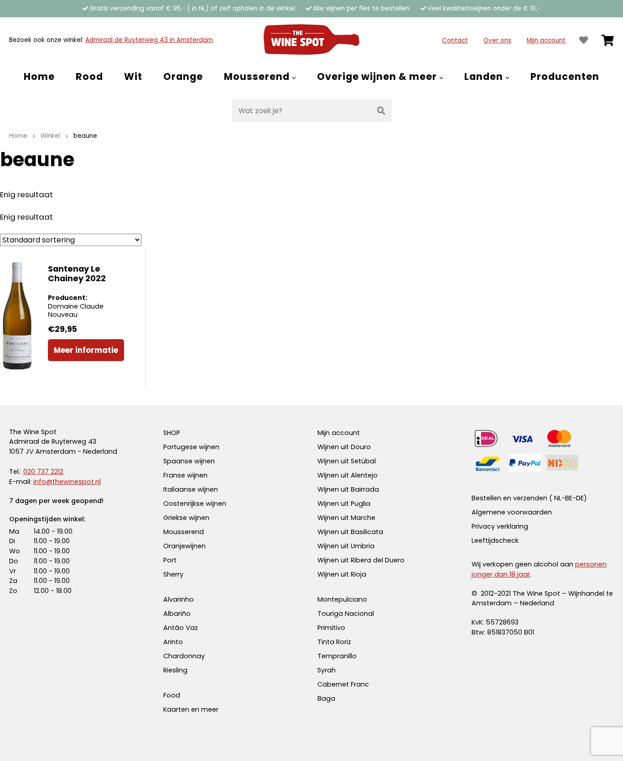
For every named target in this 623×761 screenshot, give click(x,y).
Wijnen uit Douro (344, 446)
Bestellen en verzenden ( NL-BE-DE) (529, 498)
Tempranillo (337, 656)
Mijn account (546, 40)
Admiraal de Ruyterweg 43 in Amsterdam (149, 40)
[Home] (311, 40)
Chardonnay (184, 656)
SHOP (171, 432)
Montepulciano (342, 599)
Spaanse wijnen (189, 461)
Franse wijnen (185, 475)
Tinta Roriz (334, 641)
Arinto (173, 641)
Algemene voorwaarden (512, 512)
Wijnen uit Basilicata (350, 531)
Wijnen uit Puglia (343, 503)
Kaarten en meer (190, 709)
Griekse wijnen (186, 517)
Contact (455, 40)
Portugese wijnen (191, 446)
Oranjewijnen (184, 546)
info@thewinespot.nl (67, 481)
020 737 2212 (43, 471)
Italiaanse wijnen (190, 489)
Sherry (173, 574)
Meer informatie (86, 350)
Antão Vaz (180, 627)
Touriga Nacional (345, 613)
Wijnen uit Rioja (341, 574)
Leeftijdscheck (495, 540)
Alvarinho (178, 599)
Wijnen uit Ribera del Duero (361, 560)
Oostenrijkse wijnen (194, 503)
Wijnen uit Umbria (345, 546)
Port (170, 560)
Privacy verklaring (500, 526)
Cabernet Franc (343, 684)
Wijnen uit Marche (346, 517)
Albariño (177, 613)
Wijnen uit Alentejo (347, 475)
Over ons (497, 40)
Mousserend (183, 531)
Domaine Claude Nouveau (76, 311)
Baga (326, 698)
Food (171, 695)
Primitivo (331, 627)
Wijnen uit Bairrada (348, 489)
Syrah (326, 670)
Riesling (175, 670)
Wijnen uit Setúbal (346, 461)
